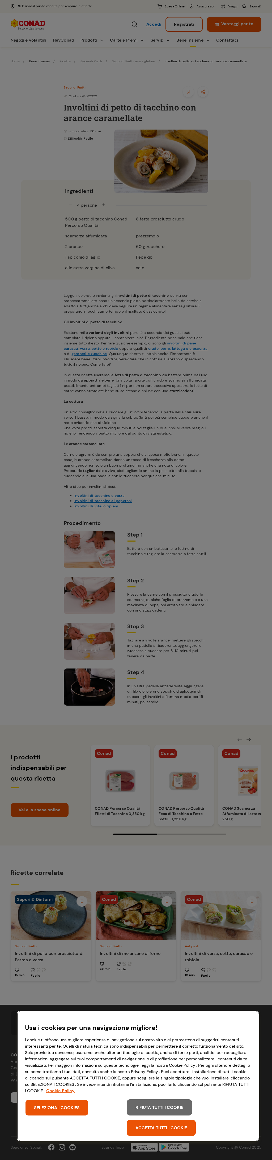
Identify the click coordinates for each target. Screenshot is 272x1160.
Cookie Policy (60, 1090)
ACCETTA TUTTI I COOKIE (161, 1128)
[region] (138, 1076)
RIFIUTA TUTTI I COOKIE (159, 1107)
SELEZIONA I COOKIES (57, 1107)
